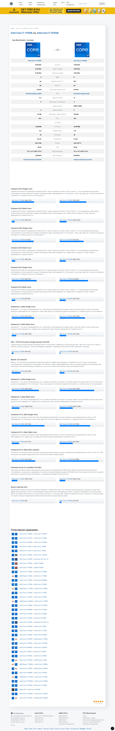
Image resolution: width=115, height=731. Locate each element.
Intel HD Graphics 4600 (33, 93)
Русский (82, 728)
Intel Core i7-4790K (22, 33)
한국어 (35, 728)
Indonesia (88, 728)
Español (57, 728)
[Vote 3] (98, 701)
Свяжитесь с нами (89, 718)
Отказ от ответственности (92, 722)
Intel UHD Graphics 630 (81, 93)
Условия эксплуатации (90, 724)
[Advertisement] (57, 19)
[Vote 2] (96, 701)
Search (102, 4)
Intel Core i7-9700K (48, 33)
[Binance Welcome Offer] (14, 10)
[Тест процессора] (11, 4)
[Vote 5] (102, 701)
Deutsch (52, 728)
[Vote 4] (100, 701)
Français (62, 728)
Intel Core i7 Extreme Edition (44, 716)
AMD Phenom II (64, 718)
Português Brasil (74, 728)
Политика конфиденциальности (93, 720)
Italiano (68, 728)
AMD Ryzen (62, 720)
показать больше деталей (32, 159)
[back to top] (112, 728)
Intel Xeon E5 (39, 720)
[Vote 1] (94, 701)
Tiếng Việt (46, 728)
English (26, 728)
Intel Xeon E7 (39, 722)
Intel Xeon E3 (39, 718)
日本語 (30, 728)
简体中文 (40, 728)
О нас (84, 716)
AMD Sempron (63, 722)
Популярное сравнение (66, 724)
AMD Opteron (63, 716)
